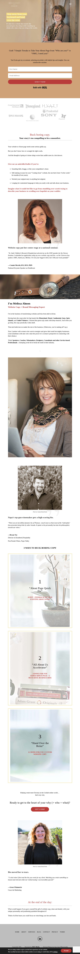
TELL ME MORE (40, 591)
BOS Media (36, 947)
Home (17, 932)
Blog (39, 932)
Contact (46, 932)
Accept (66, 951)
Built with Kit (40, 87)
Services (31, 932)
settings (55, 952)
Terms (62, 932)
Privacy (55, 932)
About (23, 932)
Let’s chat (40, 809)
